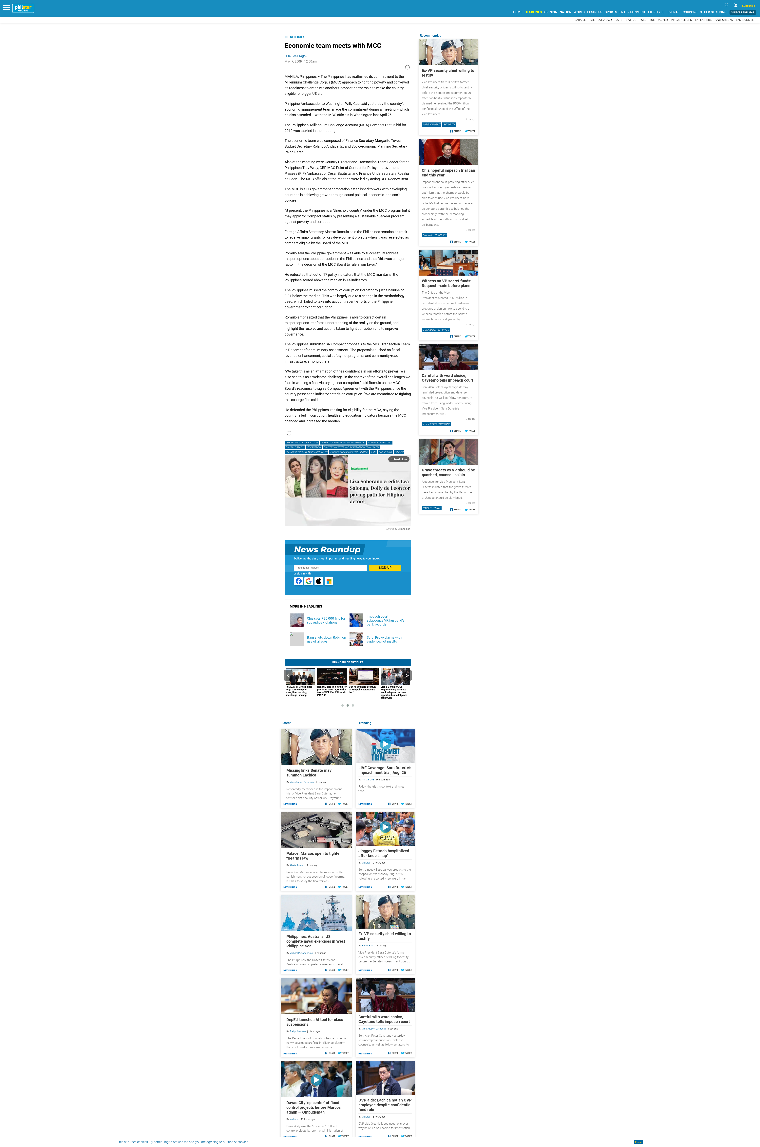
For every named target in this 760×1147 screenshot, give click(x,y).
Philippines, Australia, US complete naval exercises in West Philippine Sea (315, 941)
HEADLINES (533, 12)
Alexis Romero (297, 865)
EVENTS (674, 12)
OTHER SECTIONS (713, 12)
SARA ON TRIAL (585, 20)
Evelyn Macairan (298, 1031)
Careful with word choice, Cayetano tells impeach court (384, 1019)
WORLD (579, 12)
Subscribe (748, 5)
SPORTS (611, 12)
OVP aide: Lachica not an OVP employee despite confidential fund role (385, 1105)
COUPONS (690, 12)
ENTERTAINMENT (632, 12)
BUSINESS (594, 12)
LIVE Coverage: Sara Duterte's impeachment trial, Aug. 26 (384, 770)
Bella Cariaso (368, 945)
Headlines (295, 37)
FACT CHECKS (724, 20)
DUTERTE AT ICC (626, 20)
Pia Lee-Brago (296, 56)
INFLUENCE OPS (681, 20)
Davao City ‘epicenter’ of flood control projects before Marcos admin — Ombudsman (313, 1107)
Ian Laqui (366, 862)
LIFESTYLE (656, 12)
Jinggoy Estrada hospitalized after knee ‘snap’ (383, 853)
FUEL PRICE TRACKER (653, 20)
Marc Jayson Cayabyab (374, 1028)
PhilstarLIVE (368, 779)
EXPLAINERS (703, 20)
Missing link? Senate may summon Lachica (309, 772)
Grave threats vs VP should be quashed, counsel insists (448, 472)
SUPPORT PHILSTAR (742, 12)
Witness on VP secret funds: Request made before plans (446, 283)
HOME (517, 12)
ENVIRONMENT (746, 20)
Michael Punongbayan (301, 953)
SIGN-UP (385, 568)
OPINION (550, 12)
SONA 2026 (605, 20)
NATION (566, 12)
